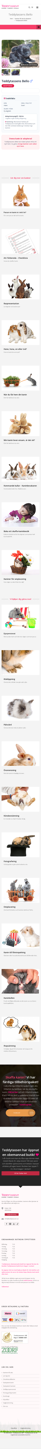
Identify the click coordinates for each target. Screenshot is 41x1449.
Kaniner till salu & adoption (23, 19)
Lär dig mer (6, 1376)
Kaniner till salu (8, 1372)
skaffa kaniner (28, 1280)
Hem (11, 19)
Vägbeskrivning (8, 1403)
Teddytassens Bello (21, 20)
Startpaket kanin (8, 1383)
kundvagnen (25, 1104)
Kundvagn (6, 1396)
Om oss (5, 1406)
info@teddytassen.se (12, 1219)
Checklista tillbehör (9, 1379)
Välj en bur (13, 1092)
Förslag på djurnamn (9, 1393)
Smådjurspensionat (9, 1389)
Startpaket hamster (9, 1386)
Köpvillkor (6, 1399)
